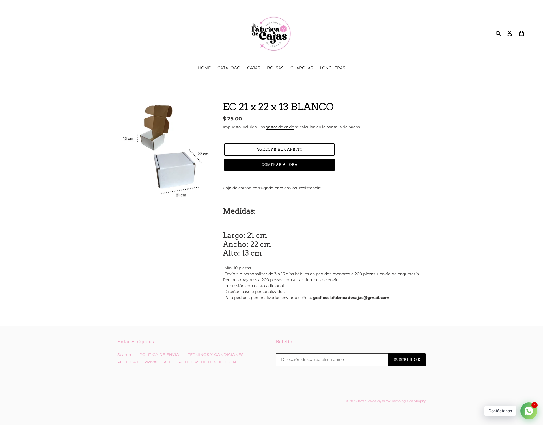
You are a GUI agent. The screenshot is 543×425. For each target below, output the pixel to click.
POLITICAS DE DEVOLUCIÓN (207, 362)
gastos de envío (280, 127)
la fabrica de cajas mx (374, 401)
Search (124, 354)
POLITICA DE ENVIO (159, 354)
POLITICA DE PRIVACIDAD (143, 362)
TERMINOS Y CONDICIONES (216, 354)
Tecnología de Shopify (409, 401)
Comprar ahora (280, 164)
